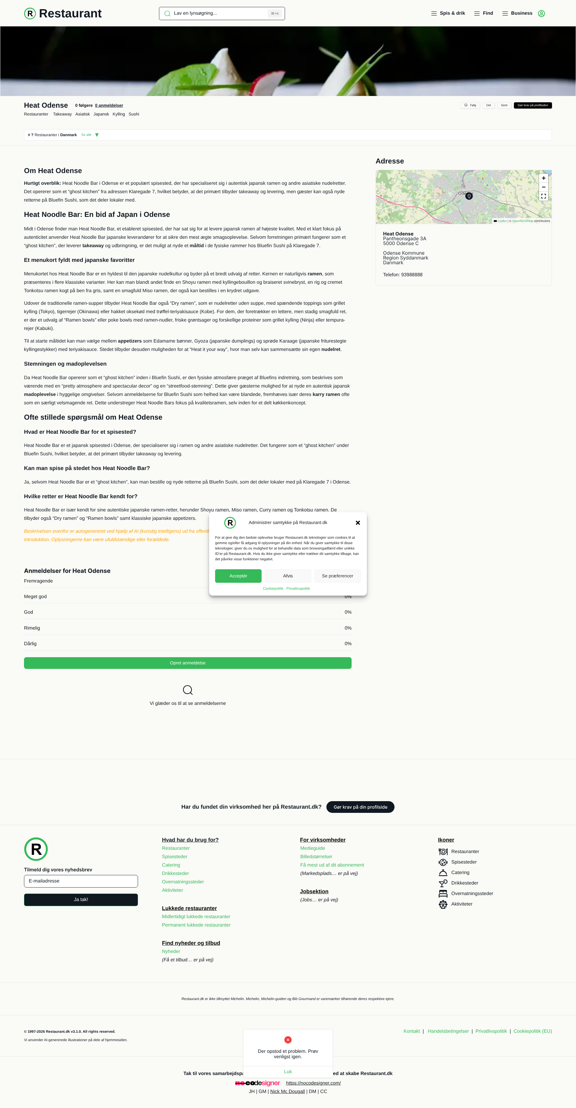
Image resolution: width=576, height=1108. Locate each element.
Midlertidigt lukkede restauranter (196, 916)
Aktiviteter (172, 890)
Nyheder (171, 951)
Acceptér (238, 575)
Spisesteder (175, 856)
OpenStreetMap (522, 221)
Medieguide (312, 848)
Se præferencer (337, 575)
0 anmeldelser (109, 105)
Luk (288, 1071)
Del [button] (488, 105)
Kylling (119, 114)
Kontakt (412, 1031)
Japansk (101, 114)
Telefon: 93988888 (403, 274)
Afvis (288, 575)
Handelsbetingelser (448, 1031)
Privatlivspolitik (298, 588)
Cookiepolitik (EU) (533, 1031)
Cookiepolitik (273, 588)
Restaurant (70, 13)
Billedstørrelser (316, 856)
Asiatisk (82, 114)
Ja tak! (81, 899)
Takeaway (62, 114)
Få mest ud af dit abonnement (332, 865)
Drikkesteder (175, 873)
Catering (171, 865)
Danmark (68, 135)
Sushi (134, 114)
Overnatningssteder (183, 882)
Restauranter (36, 114)
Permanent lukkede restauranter (196, 925)
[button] (358, 523)
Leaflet (502, 221)
